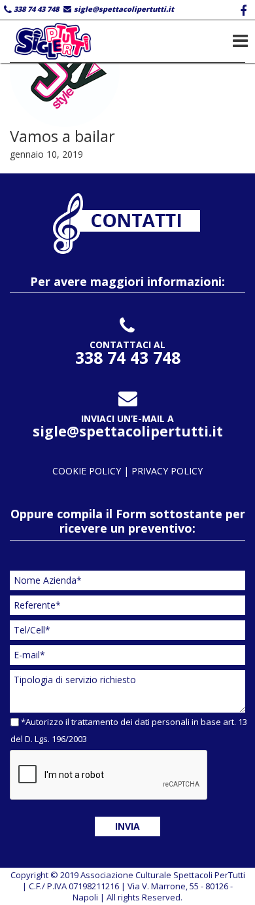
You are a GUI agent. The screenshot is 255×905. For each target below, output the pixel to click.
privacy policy (167, 471)
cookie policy (88, 471)
